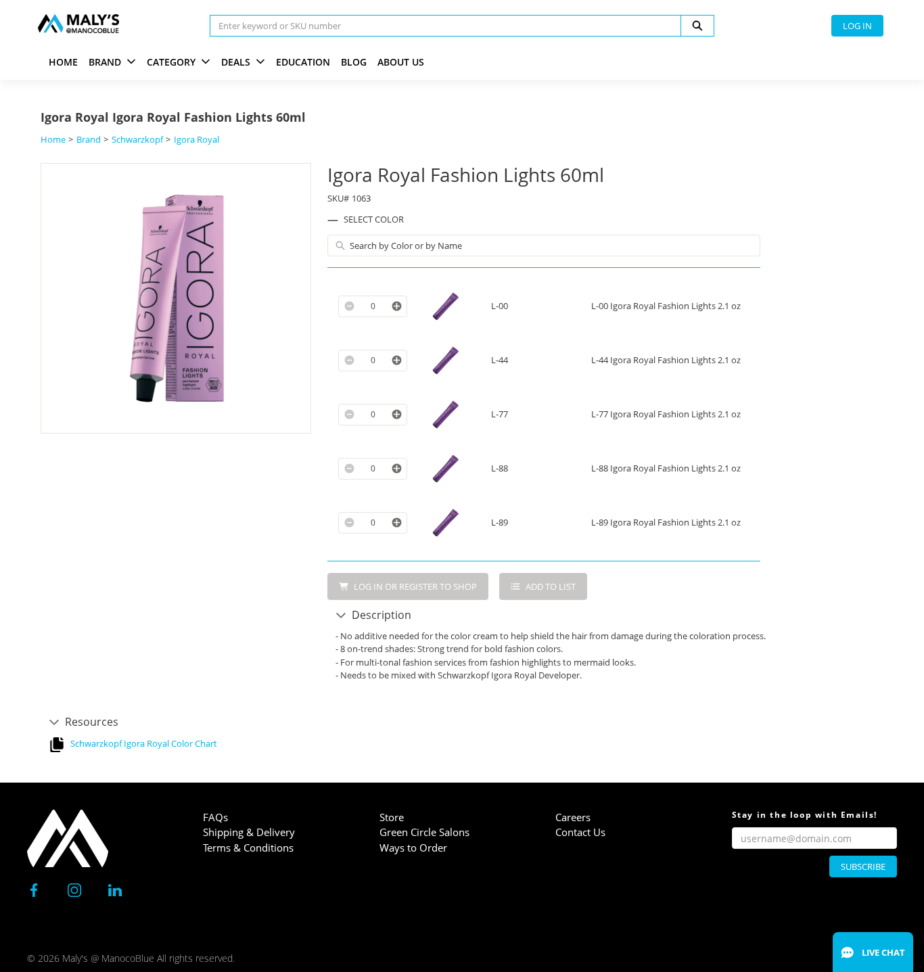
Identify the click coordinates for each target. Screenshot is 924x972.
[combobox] (440, 26)
